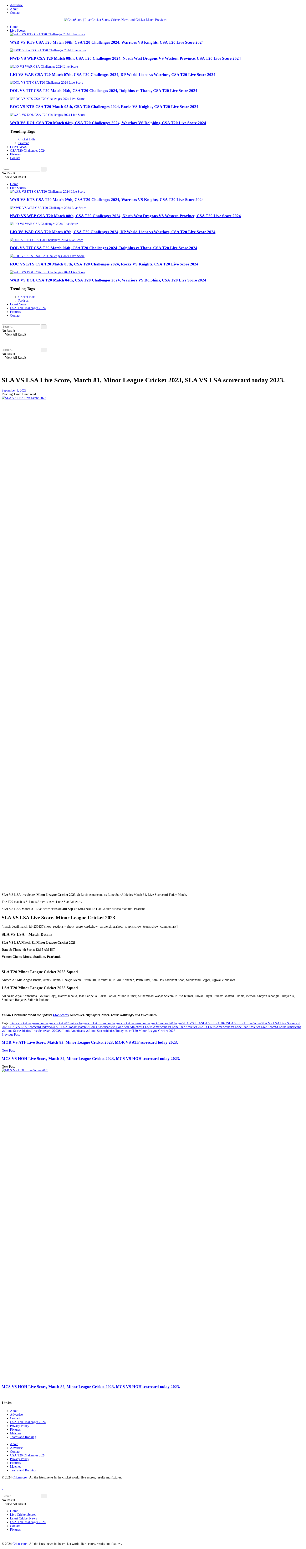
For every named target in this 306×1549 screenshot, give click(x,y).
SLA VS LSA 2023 (214, 1023)
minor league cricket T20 (86, 1023)
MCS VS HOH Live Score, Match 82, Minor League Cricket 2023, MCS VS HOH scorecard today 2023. (91, 1386)
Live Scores (18, 30)
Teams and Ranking (23, 1437)
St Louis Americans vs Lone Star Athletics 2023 (172, 1027)
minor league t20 (149, 1023)
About (14, 9)
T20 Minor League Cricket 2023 (153, 1030)
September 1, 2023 (14, 390)
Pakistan (23, 143)
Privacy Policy (19, 1426)
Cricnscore (19, 1477)
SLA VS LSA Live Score (244, 1023)
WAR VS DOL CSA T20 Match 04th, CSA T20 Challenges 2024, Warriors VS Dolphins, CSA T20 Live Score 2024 (108, 123)
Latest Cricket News (23, 1518)
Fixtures (15, 154)
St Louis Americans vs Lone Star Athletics (113, 1027)
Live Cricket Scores (23, 1514)
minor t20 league (171, 1023)
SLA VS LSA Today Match (67, 1027)
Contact (15, 12)
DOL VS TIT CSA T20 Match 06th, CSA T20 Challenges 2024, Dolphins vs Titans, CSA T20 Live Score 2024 (103, 90)
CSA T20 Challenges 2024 (28, 150)
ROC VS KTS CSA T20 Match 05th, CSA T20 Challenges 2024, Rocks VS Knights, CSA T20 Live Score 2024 (104, 106)
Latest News (18, 147)
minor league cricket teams (120, 1023)
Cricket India (26, 139)
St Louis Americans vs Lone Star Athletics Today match (95, 1030)
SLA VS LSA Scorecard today (28, 1027)
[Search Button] (43, 169)
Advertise (16, 5)
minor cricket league (23, 1023)
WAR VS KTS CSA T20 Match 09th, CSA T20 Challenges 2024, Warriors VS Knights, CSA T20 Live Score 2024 (107, 42)
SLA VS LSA (191, 1023)
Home (14, 27)
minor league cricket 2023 (53, 1023)
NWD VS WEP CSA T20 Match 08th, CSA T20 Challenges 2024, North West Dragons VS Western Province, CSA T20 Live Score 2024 (125, 58)
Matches (15, 1433)
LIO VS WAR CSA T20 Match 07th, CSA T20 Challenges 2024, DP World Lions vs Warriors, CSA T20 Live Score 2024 (112, 74)
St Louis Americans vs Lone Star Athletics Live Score (239, 1027)
